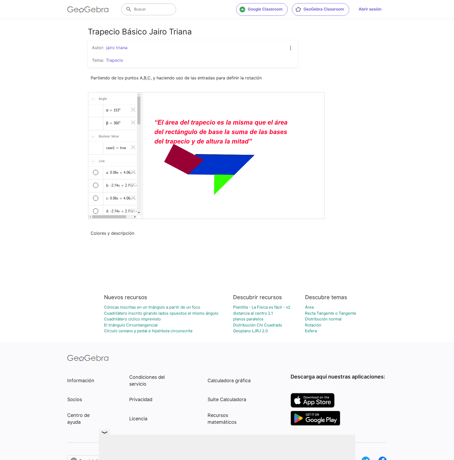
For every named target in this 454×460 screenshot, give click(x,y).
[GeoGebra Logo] (88, 9)
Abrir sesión (370, 9)
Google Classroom (265, 9)
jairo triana (116, 47)
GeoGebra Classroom (323, 9)
